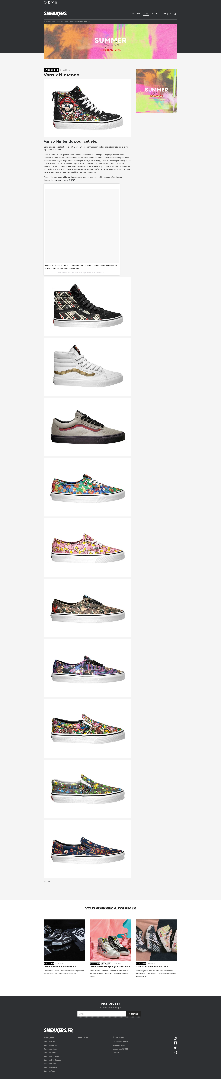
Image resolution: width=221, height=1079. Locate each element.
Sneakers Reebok (50, 1067)
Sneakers (47, 22)
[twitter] (52, 2)
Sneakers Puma (50, 1064)
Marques (167, 14)
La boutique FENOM (120, 1049)
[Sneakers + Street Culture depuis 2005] (58, 1030)
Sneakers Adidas (50, 1049)
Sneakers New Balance (52, 1060)
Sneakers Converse (51, 1056)
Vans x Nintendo (58, 141)
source (47, 881)
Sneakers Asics (50, 1053)
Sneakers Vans (62, 22)
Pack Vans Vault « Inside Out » (152, 966)
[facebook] (48, 2)
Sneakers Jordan (50, 1045)
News (146, 14)
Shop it (107, 963)
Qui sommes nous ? (120, 1042)
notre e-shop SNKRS (65, 180)
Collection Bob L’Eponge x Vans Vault (110, 966)
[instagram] (45, 2)
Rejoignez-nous (119, 1045)
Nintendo (57, 150)
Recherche (174, 14)
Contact (116, 1053)
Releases (155, 14)
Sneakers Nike (49, 1042)
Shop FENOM (135, 14)
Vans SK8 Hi (72, 22)
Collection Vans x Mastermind (60, 966)
